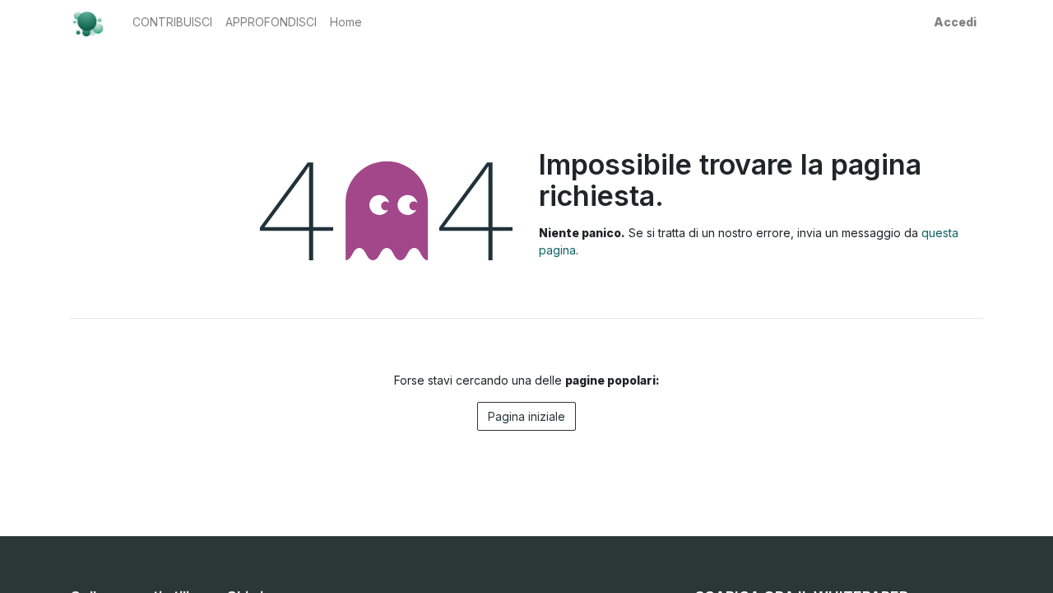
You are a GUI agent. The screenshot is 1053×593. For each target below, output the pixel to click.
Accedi (955, 22)
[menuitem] (172, 22)
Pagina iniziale (526, 416)
